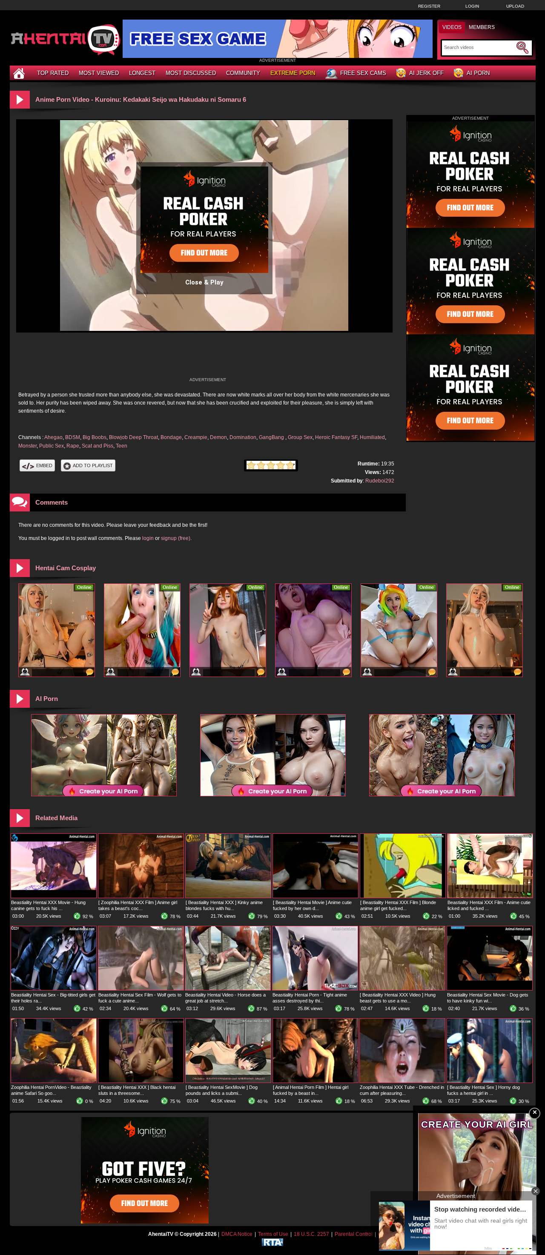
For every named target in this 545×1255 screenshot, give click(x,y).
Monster (27, 446)
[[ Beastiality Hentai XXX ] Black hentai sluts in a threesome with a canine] (141, 1081)
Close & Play (204, 282)
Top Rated (53, 73)
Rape (72, 446)
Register (429, 6)
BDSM (72, 437)
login (148, 538)
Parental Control (354, 1234)
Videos (452, 27)
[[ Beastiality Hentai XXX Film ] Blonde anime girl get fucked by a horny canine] (402, 896)
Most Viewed (99, 73)
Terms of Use (273, 1234)
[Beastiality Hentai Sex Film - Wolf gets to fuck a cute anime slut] (141, 988)
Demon (218, 437)
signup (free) (175, 538)
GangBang (272, 437)
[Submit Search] (522, 47)
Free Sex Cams (363, 73)
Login (472, 6)
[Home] (20, 73)
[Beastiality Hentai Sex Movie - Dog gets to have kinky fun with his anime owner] (489, 988)
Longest (142, 73)
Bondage (171, 437)
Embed (44, 465)
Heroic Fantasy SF (336, 437)
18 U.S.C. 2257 (311, 1234)
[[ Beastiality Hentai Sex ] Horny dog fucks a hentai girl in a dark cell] (489, 1081)
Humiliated (372, 437)
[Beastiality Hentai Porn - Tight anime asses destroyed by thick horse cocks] (315, 988)
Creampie (195, 437)
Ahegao (53, 437)
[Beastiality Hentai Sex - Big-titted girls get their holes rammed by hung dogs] (53, 988)
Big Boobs (94, 437)
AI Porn (478, 73)
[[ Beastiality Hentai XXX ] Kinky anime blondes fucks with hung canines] (228, 896)
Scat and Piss (97, 446)
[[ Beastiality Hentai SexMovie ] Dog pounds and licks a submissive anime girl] (228, 1081)
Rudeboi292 (379, 481)
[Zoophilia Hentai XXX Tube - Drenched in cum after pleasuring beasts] (402, 1081)
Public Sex (51, 446)
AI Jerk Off (426, 73)
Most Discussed (191, 73)
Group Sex (300, 437)
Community (243, 73)
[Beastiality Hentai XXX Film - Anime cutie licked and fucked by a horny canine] (490, 896)
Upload (515, 6)
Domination (242, 437)
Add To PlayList (93, 465)
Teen (121, 446)
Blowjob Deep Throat (133, 437)
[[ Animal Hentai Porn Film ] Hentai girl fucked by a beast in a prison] (315, 1081)
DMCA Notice (236, 1234)
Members (482, 27)
